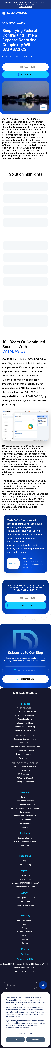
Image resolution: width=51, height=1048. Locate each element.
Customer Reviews (25, 932)
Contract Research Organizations (25, 808)
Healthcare (25, 827)
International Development (25, 816)
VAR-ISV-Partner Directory (25, 842)
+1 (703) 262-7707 (27, 971)
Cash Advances (25, 758)
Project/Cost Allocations (25, 743)
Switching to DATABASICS (24, 898)
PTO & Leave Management (25, 715)
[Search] (43, 985)
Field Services (25, 820)
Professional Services (25, 801)
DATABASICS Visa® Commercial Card (25, 747)
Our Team (25, 936)
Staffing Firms (25, 823)
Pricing (25, 949)
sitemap (25, 977)
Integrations (25, 875)
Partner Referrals (25, 846)
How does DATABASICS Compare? (25, 883)
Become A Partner (25, 838)
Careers (25, 943)
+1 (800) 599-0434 (29, 968)
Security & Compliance (25, 905)
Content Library (25, 865)
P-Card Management (25, 754)
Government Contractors (25, 804)
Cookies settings (25, 1033)
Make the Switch (25, 6)
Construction (25, 812)
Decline (35, 1040)
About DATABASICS (25, 920)
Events (25, 939)
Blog (24, 861)
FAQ (24, 924)
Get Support (25, 901)
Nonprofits (25, 797)
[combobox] (20, 985)
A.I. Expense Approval (25, 750)
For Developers (25, 879)
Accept (15, 1040)
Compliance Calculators (25, 887)
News (24, 928)
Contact (25, 954)
